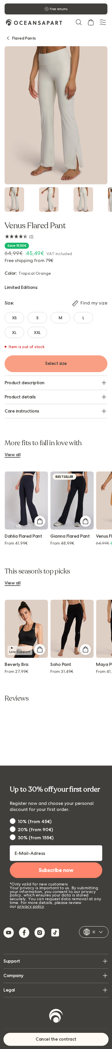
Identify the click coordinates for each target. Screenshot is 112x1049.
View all (12, 454)
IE (93, 932)
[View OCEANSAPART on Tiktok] (55, 932)
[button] (78, 22)
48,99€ (62, 543)
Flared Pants (24, 38)
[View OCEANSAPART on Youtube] (8, 932)
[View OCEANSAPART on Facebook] (24, 932)
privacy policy (30, 906)
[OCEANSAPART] (34, 22)
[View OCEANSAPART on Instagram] (39, 932)
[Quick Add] (39, 521)
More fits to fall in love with (43, 443)
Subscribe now (56, 870)
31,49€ (62, 671)
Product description (25, 382)
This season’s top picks (37, 571)
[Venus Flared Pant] (14, 199)
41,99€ (16, 543)
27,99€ (16, 671)
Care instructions (22, 411)
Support (11, 961)
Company (13, 975)
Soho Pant (60, 664)
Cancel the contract (56, 1039)
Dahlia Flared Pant (23, 536)
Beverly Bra (16, 664)
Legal (9, 990)
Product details (20, 397)
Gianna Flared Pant (70, 536)
